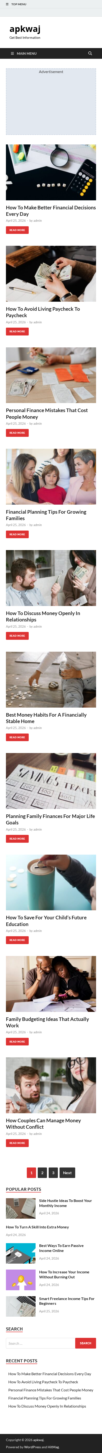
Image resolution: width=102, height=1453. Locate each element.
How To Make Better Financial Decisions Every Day (49, 1373)
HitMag (53, 1447)
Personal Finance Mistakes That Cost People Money (50, 1390)
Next (67, 1172)
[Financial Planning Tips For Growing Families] (51, 477)
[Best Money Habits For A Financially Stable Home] (51, 680)
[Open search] (90, 53)
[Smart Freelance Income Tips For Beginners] (21, 1299)
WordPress (32, 1447)
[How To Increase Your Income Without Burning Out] (21, 1272)
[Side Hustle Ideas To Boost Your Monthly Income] (21, 1201)
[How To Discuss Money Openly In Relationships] (51, 578)
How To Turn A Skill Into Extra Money (37, 1227)
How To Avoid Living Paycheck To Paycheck (43, 1381)
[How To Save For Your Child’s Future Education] (51, 883)
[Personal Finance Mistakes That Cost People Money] (51, 375)
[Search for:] (51, 1343)
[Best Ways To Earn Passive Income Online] (21, 1246)
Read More (15, 229)
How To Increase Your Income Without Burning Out (64, 1274)
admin (37, 220)
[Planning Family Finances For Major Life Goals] (51, 781)
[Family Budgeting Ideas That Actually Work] (51, 984)
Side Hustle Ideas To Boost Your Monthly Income (65, 1203)
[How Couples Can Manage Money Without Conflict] (51, 1085)
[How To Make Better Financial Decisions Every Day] (51, 172)
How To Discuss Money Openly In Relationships (47, 1406)
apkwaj (25, 28)
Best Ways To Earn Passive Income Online (61, 1248)
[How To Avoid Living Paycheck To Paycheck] (51, 274)
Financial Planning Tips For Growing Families (44, 1398)
